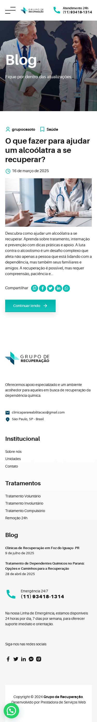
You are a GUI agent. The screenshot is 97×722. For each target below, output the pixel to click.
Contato (11, 466)
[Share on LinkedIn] (58, 288)
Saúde (52, 129)
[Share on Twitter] (50, 288)
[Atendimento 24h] (57, 10)
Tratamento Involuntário (24, 503)
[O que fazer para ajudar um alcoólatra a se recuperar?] (48, 202)
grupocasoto (23, 129)
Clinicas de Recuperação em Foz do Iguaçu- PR (42, 548)
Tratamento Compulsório (25, 511)
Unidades (13, 459)
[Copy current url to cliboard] (34, 288)
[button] (11, 710)
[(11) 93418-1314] (11, 594)
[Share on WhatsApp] (66, 288)
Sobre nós (13, 452)
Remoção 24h (16, 518)
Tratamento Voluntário (23, 496)
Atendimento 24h (75, 8)
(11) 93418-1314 (42, 597)
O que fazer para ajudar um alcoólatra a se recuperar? (47, 150)
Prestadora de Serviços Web (63, 702)
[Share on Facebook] (42, 288)
